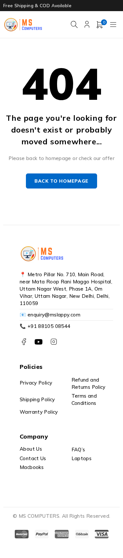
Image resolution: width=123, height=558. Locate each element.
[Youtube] (38, 342)
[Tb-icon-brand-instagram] (54, 342)
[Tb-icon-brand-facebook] (24, 342)
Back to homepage (61, 181)
